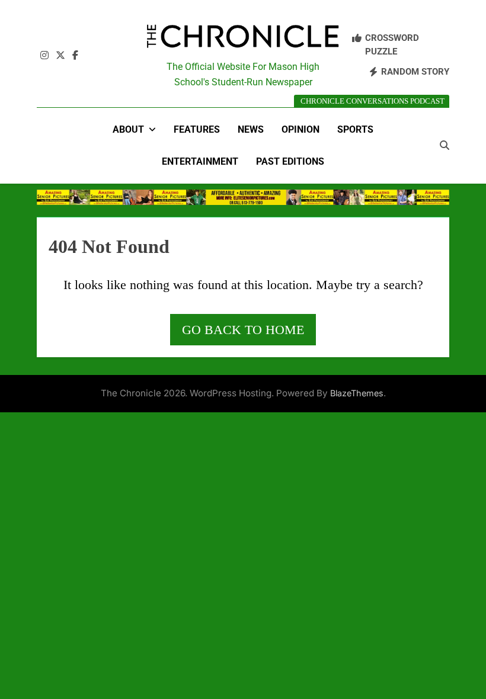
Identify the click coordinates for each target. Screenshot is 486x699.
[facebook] (75, 56)
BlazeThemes (356, 393)
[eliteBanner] (243, 197)
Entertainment (200, 161)
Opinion (300, 129)
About (128, 129)
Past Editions (290, 161)
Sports (355, 129)
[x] (60, 56)
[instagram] (44, 56)
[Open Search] (444, 145)
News (251, 129)
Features (197, 129)
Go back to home (243, 329)
